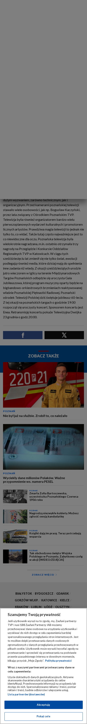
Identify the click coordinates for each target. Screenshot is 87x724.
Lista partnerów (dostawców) (26, 694)
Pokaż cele (43, 716)
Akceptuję (43, 704)
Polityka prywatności (58, 660)
